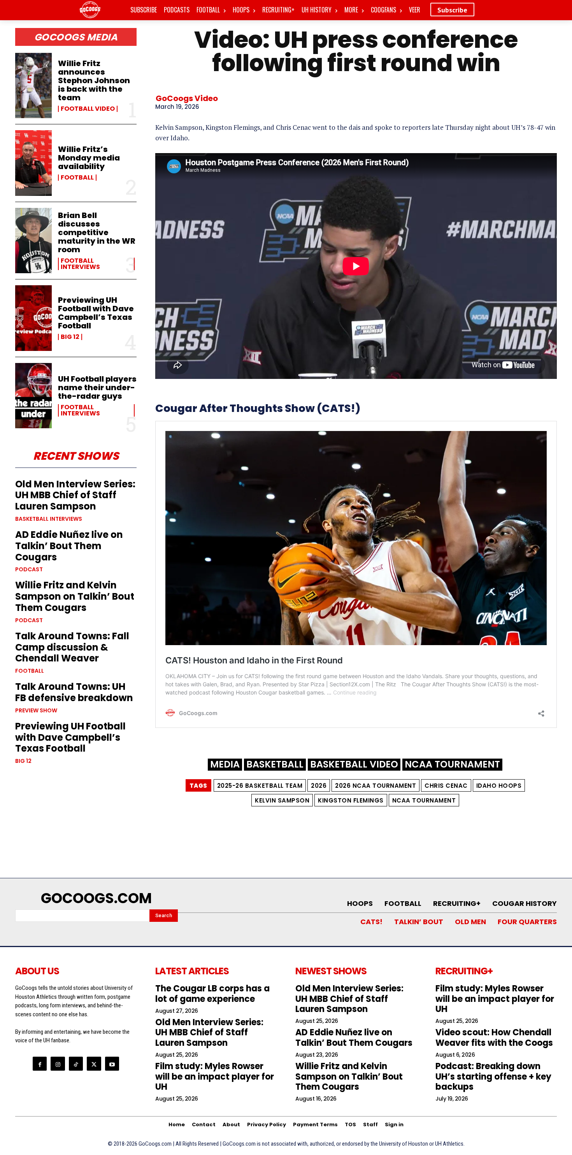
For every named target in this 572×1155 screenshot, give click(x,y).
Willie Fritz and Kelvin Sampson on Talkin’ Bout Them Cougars (74, 596)
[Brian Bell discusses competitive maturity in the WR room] (33, 240)
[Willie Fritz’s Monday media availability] (33, 162)
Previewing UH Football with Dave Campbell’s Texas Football (96, 313)
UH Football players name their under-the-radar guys (97, 387)
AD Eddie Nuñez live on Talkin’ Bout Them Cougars (69, 546)
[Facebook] (40, 1064)
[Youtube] (112, 1064)
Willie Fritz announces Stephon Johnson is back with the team (94, 80)
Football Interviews (80, 264)
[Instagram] (58, 1064)
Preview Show (36, 710)
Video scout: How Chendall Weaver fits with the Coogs (494, 1037)
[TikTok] (76, 1064)
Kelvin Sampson (282, 800)
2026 (318, 786)
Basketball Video (354, 765)
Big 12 (70, 337)
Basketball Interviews (48, 519)
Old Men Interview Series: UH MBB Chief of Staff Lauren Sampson (75, 495)
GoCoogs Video (187, 98)
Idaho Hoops (499, 786)
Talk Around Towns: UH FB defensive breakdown (74, 692)
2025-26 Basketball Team (260, 786)
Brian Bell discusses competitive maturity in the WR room (96, 232)
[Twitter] (94, 1064)
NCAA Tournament (452, 765)
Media (225, 765)
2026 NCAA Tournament (375, 786)
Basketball (275, 765)
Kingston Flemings (351, 800)
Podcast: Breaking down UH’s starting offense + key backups (493, 1076)
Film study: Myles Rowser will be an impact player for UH (214, 1076)
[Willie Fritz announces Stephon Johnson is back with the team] (33, 85)
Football (77, 177)
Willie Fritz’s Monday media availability (89, 158)
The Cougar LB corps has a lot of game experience (212, 993)
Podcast (29, 569)
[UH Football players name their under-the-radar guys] (33, 395)
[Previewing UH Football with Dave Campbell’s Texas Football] (33, 318)
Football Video (88, 109)
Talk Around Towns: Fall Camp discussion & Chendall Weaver (72, 647)
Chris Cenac (446, 786)
